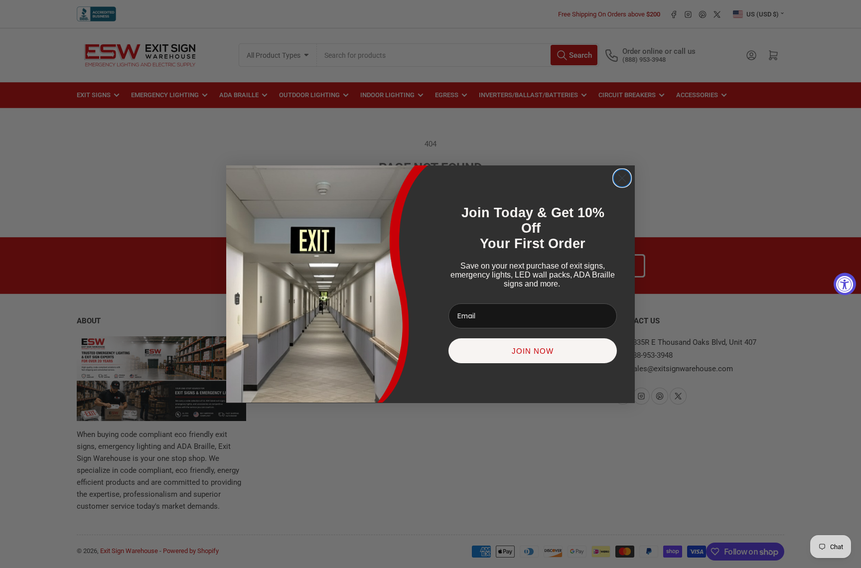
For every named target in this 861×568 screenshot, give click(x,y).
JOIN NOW (533, 350)
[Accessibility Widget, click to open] (845, 284)
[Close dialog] (622, 178)
